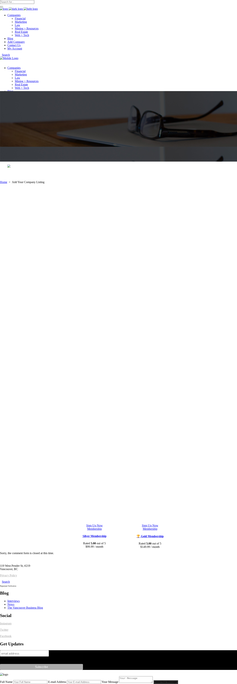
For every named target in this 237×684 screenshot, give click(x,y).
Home (3, 182)
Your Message (110, 681)
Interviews (13, 601)
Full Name (6, 681)
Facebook (5, 636)
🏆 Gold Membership (150, 536)
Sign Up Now (94, 525)
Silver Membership (94, 536)
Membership (94, 528)
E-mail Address (57, 681)
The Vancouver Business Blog (25, 607)
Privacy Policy (8, 575)
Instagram (5, 623)
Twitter (4, 629)
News (10, 604)
